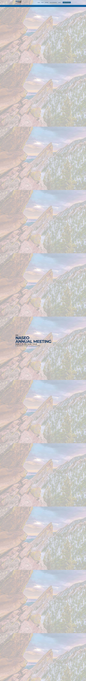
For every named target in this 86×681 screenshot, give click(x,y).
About (42, 2)
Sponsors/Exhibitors (53, 2)
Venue (59, 2)
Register (67, 2)
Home (39, 2)
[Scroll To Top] (84, 680)
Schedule (46, 2)
